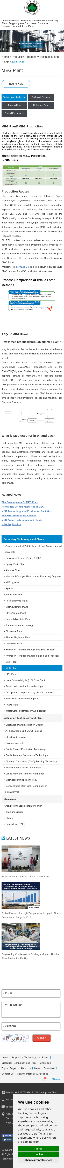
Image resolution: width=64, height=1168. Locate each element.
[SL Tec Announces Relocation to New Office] (32, 859)
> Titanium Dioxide (14, 811)
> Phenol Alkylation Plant (17, 637)
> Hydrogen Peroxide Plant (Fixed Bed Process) (29, 649)
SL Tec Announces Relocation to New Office (25, 876)
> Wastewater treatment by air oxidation (25, 710)
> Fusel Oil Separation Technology (22, 767)
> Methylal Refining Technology (20, 779)
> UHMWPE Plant (13, 643)
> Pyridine (9, 588)
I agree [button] (38, 1148)
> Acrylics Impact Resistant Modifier (23, 805)
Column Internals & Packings (32, 1073)
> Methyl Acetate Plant (16, 606)
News (37, 1068)
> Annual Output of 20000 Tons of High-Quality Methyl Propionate (33, 549)
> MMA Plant (10, 661)
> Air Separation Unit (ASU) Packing (23, 730)
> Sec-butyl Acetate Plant (17, 619)
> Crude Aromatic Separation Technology (26, 755)
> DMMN (8, 818)
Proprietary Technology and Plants (24, 539)
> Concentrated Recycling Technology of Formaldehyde (25, 789)
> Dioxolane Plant (13, 631)
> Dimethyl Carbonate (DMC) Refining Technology (31, 761)
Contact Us (7, 1073)
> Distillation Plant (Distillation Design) (24, 724)
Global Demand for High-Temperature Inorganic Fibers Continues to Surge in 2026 (31, 915)
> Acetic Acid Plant (13, 594)
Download (49, 1068)
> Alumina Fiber (12, 570)
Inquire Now (16, 83)
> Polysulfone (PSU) (14, 824)
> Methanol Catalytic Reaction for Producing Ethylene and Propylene (32, 579)
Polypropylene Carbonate (22, 23)
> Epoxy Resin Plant (14, 564)
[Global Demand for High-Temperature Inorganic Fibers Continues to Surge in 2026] (32, 895)
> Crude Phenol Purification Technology (25, 749)
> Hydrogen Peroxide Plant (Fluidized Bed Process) (31, 655)
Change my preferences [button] (38, 1159)
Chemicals (10, 799)
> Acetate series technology (18, 625)
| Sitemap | (56, 1079)
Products (17, 56)
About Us (26, 1068)
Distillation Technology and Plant (23, 718)
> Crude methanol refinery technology (24, 773)
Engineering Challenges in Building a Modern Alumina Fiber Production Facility (30, 956)
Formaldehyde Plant (23, 26)
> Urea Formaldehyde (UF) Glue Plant (24, 680)
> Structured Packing (15, 737)
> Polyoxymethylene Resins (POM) (22, 558)
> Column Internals (14, 743)
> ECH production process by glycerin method (28, 692)
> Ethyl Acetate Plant (15, 613)
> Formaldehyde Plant (15, 600)
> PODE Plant (11, 704)
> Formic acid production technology (23, 686)
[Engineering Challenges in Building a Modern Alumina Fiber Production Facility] (32, 936)
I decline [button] (38, 1154)
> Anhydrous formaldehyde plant (21, 698)
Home (5, 56)
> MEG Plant (10, 668)
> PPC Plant (10, 674)
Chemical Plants (10, 20)
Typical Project (9, 1068)
